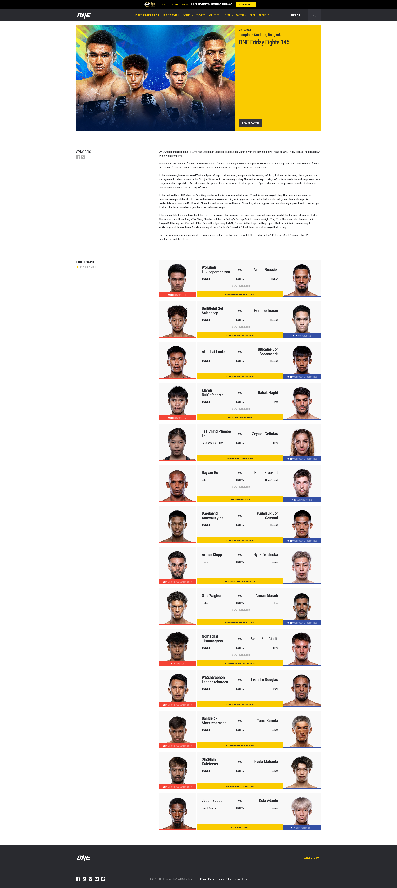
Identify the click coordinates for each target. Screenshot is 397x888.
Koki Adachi (268, 800)
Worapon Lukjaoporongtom (216, 269)
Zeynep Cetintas (265, 433)
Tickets (200, 15)
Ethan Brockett (266, 472)
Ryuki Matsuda (266, 761)
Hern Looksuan (266, 310)
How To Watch (171, 15)
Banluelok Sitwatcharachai (214, 720)
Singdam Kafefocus (210, 761)
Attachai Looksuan (217, 351)
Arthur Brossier (266, 269)
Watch (240, 15)
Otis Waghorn (212, 595)
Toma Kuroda (267, 720)
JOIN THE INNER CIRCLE (147, 15)
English (295, 15)
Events (186, 15)
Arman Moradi (266, 595)
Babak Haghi (268, 392)
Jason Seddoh (213, 800)
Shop (253, 15)
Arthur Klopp (212, 554)
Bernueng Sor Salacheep (212, 310)
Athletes (213, 15)
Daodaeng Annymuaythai (213, 515)
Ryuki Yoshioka (266, 554)
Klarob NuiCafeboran (213, 392)
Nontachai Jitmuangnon (212, 638)
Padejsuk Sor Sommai (267, 515)
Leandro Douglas (264, 679)
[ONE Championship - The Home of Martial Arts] (83, 15)
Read (227, 15)
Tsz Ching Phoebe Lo (216, 433)
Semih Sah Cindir (264, 638)
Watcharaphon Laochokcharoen (215, 679)
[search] (314, 15)
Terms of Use (240, 879)
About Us (264, 15)
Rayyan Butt (211, 472)
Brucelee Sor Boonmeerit (268, 351)
